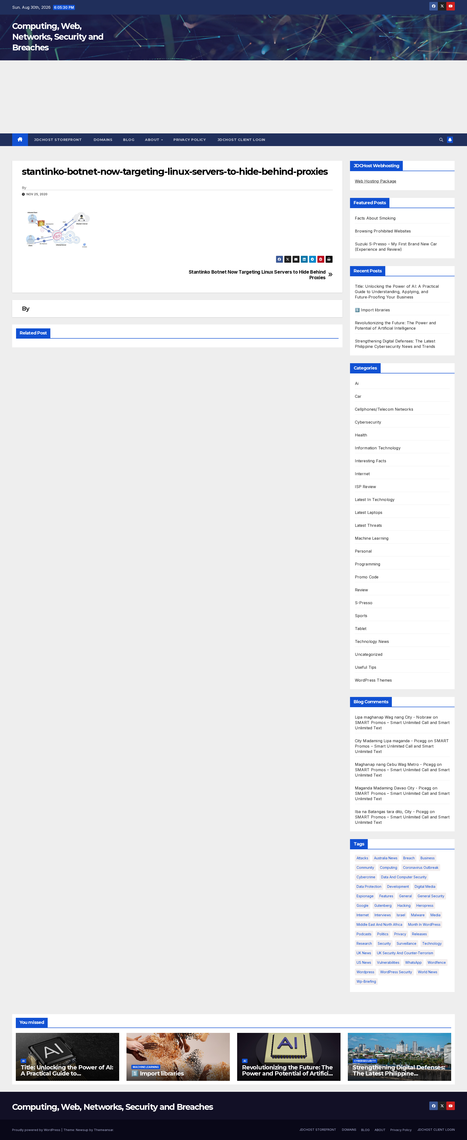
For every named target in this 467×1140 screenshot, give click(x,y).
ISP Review (365, 486)
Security (384, 943)
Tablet (361, 628)
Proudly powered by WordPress (36, 1130)
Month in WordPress (424, 924)
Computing (388, 867)
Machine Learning (372, 538)
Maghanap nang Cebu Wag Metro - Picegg (395, 764)
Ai (357, 383)
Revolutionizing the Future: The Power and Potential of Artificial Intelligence (287, 1073)
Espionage (365, 896)
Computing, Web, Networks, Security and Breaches (57, 37)
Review (361, 589)
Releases (419, 934)
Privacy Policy (189, 140)
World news (427, 972)
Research (364, 943)
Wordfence (437, 962)
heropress (424, 905)
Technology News (372, 641)
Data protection (369, 886)
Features (386, 896)
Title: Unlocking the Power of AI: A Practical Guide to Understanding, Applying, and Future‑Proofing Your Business (397, 291)
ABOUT (153, 140)
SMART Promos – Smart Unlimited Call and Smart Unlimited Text (402, 746)
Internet (362, 473)
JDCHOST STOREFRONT (57, 140)
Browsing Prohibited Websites (383, 231)
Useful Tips (366, 667)
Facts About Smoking (375, 218)
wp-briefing (366, 981)
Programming (367, 564)
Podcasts (364, 934)
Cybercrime (366, 877)
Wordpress (365, 972)
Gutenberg (383, 905)
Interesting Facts (370, 460)
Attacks (362, 858)
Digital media (425, 886)
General (405, 896)
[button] (441, 139)
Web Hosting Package (375, 181)
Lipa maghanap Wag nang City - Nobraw (393, 717)
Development (398, 886)
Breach (409, 858)
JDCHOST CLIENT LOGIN (240, 140)
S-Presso (364, 602)
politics (382, 934)
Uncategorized (369, 654)
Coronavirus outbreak (421, 867)
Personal (363, 551)
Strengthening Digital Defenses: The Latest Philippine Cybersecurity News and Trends (399, 1073)
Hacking (404, 905)
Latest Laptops (369, 512)
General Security (431, 896)
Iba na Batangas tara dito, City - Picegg (392, 811)
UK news (364, 953)
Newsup (82, 1130)
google (362, 905)
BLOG (128, 140)
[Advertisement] (233, 97)
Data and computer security (404, 877)
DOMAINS (102, 140)
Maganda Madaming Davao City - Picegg (393, 788)
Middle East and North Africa (379, 924)
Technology (432, 943)
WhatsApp (413, 962)
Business (428, 858)
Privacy (400, 934)
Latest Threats (368, 525)
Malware (418, 915)
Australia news (385, 858)
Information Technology (378, 447)
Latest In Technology (375, 499)
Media (435, 915)
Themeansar (103, 1130)
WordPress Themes (373, 680)
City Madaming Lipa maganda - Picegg (391, 740)
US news (364, 962)
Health (361, 435)
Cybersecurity (368, 422)
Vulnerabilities (388, 962)
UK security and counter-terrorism (405, 953)
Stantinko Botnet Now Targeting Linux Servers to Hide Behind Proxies (257, 274)
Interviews (383, 915)
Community (365, 867)
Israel (401, 915)
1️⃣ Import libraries (372, 309)
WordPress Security (396, 972)
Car (358, 396)
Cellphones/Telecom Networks (384, 409)
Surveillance (406, 943)
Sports (361, 615)
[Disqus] (177, 414)
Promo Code (367, 577)
